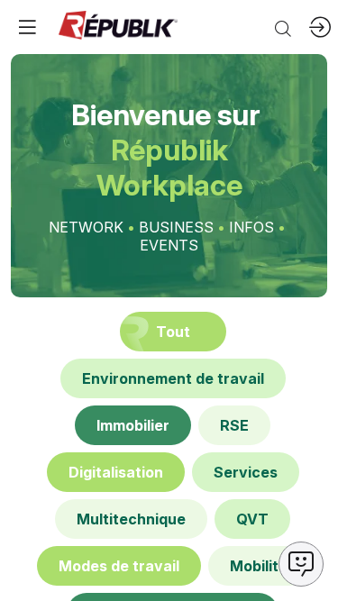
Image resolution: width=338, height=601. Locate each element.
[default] (173, 378)
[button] (27, 27)
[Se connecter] (320, 27)
